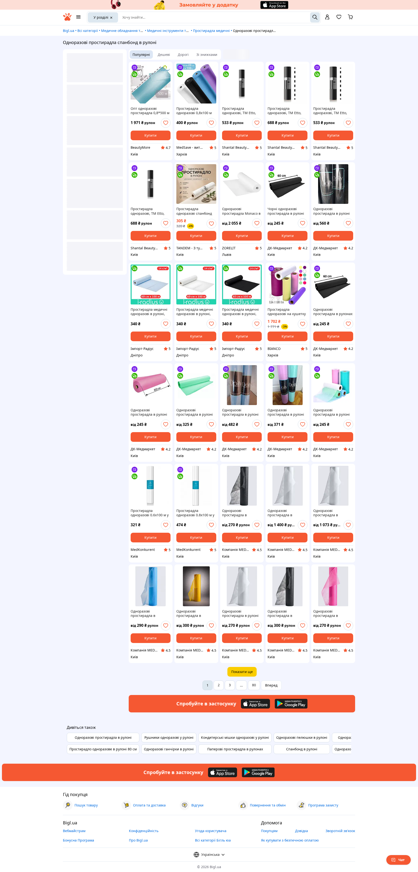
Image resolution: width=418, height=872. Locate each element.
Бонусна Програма (78, 840)
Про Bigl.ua (138, 840)
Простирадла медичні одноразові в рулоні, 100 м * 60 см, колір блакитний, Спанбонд (149, 311)
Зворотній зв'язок (340, 830)
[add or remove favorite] (166, 123)
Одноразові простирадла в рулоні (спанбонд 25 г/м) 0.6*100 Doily (286, 412)
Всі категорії (87, 30)
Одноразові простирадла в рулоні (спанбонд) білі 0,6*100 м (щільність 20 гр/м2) (241, 613)
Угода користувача (210, 830)
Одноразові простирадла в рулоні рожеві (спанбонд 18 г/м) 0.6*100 (150, 412)
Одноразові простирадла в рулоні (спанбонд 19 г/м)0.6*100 (331, 412)
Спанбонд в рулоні (301, 749)
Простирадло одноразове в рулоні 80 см (103, 749)
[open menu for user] (327, 17)
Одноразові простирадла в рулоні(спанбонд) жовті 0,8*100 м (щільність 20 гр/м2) (196, 613)
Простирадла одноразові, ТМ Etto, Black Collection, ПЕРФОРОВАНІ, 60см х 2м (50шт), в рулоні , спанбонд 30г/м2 (331, 110)
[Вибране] (339, 18)
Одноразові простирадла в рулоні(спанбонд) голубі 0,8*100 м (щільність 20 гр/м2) (150, 613)
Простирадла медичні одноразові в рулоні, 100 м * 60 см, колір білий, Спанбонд (194, 311)
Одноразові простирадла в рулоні (103, 737)
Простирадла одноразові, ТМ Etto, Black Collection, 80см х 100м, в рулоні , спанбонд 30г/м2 (150, 211)
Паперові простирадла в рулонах (235, 749)
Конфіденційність (143, 830)
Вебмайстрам (74, 830)
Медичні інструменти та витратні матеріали (184, 30)
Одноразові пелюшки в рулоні (301, 737)
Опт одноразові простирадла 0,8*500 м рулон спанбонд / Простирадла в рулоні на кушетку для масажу (150, 110)
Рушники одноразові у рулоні (169, 737)
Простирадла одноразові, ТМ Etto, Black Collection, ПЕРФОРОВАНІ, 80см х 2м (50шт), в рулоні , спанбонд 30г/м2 (286, 110)
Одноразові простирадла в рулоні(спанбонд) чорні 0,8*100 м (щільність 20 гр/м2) (287, 613)
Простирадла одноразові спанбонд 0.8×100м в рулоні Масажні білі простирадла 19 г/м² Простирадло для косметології (194, 211)
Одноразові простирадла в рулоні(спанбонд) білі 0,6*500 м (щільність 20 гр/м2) (332, 513)
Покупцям (269, 830)
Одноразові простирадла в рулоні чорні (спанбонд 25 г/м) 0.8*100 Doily (332, 211)
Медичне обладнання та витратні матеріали (138, 30)
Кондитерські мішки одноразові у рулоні (235, 737)
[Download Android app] (291, 704)
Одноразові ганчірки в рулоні (169, 749)
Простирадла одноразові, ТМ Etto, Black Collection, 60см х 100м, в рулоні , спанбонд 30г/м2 (241, 110)
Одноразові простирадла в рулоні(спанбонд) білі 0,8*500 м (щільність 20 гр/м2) (287, 513)
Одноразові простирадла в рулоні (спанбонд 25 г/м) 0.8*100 (240, 412)
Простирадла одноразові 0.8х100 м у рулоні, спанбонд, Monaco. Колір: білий (195, 513)
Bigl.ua (68, 30)
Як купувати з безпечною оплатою (290, 840)
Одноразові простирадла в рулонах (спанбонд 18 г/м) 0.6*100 (332, 311)
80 (254, 685)
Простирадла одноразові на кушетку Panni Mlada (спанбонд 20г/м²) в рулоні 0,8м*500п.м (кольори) (287, 311)
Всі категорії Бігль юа (213, 840)
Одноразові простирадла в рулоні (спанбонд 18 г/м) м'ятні (196, 412)
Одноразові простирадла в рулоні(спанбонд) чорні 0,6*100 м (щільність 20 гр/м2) (241, 513)
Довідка (301, 830)
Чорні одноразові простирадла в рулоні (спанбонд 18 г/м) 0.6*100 (286, 211)
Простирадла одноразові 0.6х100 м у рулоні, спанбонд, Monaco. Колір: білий (150, 513)
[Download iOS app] (255, 704)
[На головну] (67, 19)
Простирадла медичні (211, 30)
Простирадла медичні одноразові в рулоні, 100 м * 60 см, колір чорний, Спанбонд (240, 311)
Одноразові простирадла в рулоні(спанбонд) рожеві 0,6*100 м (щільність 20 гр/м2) (330, 613)
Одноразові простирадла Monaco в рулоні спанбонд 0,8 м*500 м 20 (241, 211)
